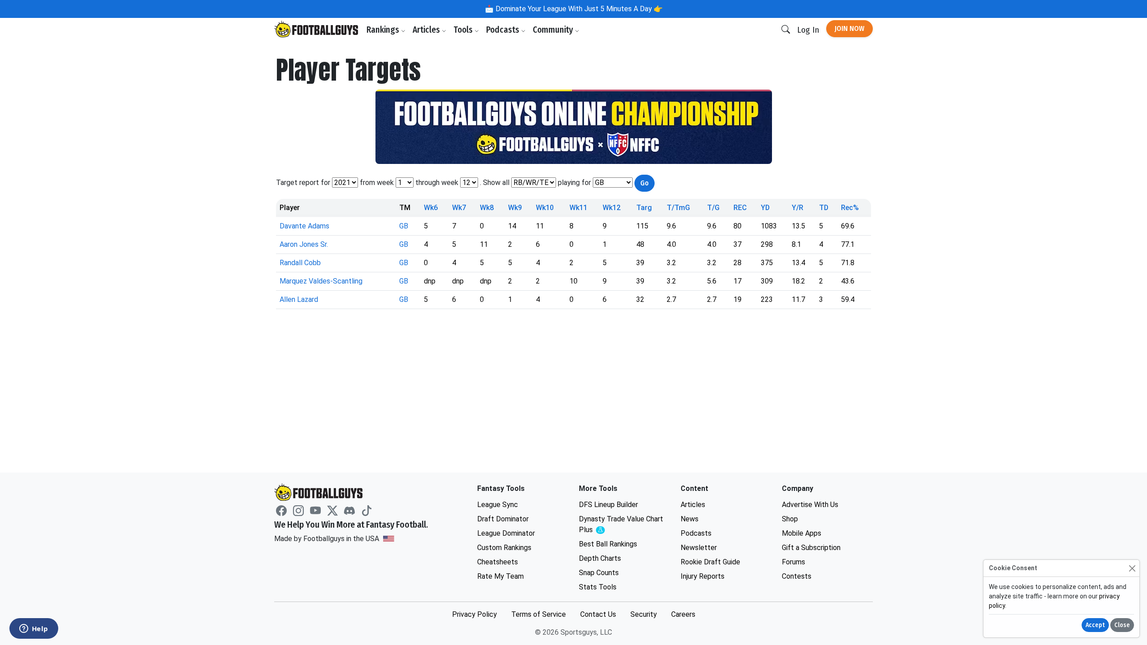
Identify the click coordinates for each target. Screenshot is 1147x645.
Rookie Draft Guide (710, 562)
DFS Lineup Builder (608, 504)
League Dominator (506, 533)
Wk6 (431, 207)
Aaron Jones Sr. (304, 244)
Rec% (850, 207)
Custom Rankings (504, 547)
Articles (427, 30)
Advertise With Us (810, 504)
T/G (713, 207)
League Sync (497, 504)
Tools (463, 30)
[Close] (1132, 568)
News (690, 519)
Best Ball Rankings (608, 544)
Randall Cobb (300, 262)
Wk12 (612, 207)
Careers (683, 614)
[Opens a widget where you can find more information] (33, 629)
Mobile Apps (801, 533)
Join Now (849, 28)
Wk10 (545, 207)
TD (823, 207)
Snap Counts (599, 572)
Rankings (384, 30)
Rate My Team (500, 576)
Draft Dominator (503, 519)
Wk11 (578, 207)
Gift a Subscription (811, 547)
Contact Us (598, 614)
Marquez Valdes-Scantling (321, 281)
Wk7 (459, 207)
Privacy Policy (474, 614)
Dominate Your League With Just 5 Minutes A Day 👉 (578, 8)
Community (554, 30)
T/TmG (678, 207)
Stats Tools (598, 587)
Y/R (797, 207)
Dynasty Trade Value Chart (621, 525)
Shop (790, 519)
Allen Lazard (299, 299)
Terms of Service (538, 614)
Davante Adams (304, 226)
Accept (1095, 625)
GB (403, 226)
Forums (793, 562)
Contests (796, 576)
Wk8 (487, 207)
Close (1122, 625)
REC (740, 207)
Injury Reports (702, 576)
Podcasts (503, 30)
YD (765, 207)
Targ (644, 207)
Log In (808, 30)
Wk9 (515, 207)
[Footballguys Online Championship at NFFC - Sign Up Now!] (573, 127)
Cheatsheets (497, 562)
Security (643, 614)
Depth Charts (600, 558)
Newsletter (699, 547)
